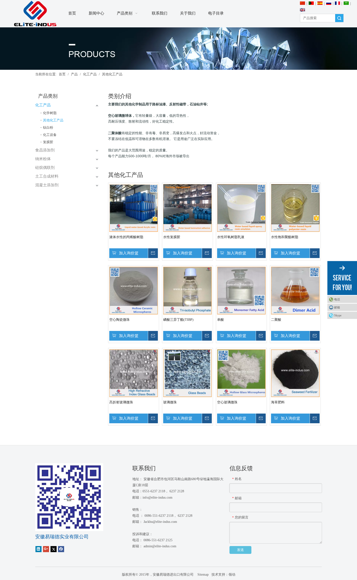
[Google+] (46, 549)
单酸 (220, 319)
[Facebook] (61, 549)
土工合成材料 (47, 176)
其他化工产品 (53, 120)
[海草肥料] (295, 373)
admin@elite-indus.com (160, 546)
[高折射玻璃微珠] (133, 373)
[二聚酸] (295, 290)
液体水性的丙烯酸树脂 (126, 237)
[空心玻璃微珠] (241, 373)
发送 (240, 550)
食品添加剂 (45, 150)
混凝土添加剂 (47, 185)
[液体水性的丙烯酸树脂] (133, 208)
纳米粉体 (43, 159)
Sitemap (202, 574)
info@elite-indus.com (157, 497)
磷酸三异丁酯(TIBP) (178, 319)
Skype (337, 315)
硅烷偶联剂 (45, 167)
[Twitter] (54, 549)
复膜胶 (48, 142)
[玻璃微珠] (187, 373)
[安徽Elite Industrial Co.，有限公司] (35, 13)
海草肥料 (278, 402)
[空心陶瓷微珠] (133, 290)
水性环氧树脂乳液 (230, 237)
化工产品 (43, 105)
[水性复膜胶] (187, 208)
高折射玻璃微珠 (121, 402)
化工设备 (50, 135)
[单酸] (241, 290)
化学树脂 (50, 113)
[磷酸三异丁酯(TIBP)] (187, 290)
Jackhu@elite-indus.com (160, 522)
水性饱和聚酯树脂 (284, 237)
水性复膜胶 (171, 237)
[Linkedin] (38, 549)
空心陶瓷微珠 (119, 319)
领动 (232, 574)
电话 (337, 299)
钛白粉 (48, 127)
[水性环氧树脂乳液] (241, 208)
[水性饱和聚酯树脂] (295, 208)
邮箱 (337, 307)
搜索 (339, 18)
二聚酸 (276, 319)
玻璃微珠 (170, 402)
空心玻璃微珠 (227, 402)
